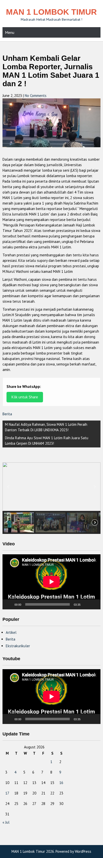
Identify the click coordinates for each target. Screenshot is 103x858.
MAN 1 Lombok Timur (51, 11)
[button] (8, 487)
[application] (51, 581)
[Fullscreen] (94, 604)
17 (7, 793)
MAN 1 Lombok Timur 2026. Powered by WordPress (51, 851)
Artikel (11, 632)
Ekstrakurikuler (18, 646)
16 (61, 782)
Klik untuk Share (25, 397)
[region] (51, 498)
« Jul (6, 822)
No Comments (35, 95)
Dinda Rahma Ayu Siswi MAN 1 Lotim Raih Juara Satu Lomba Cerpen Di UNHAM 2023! (46, 440)
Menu (9, 32)
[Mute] (86, 604)
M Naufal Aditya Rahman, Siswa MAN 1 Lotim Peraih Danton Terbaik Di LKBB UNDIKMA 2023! (46, 427)
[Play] (9, 604)
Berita (7, 414)
